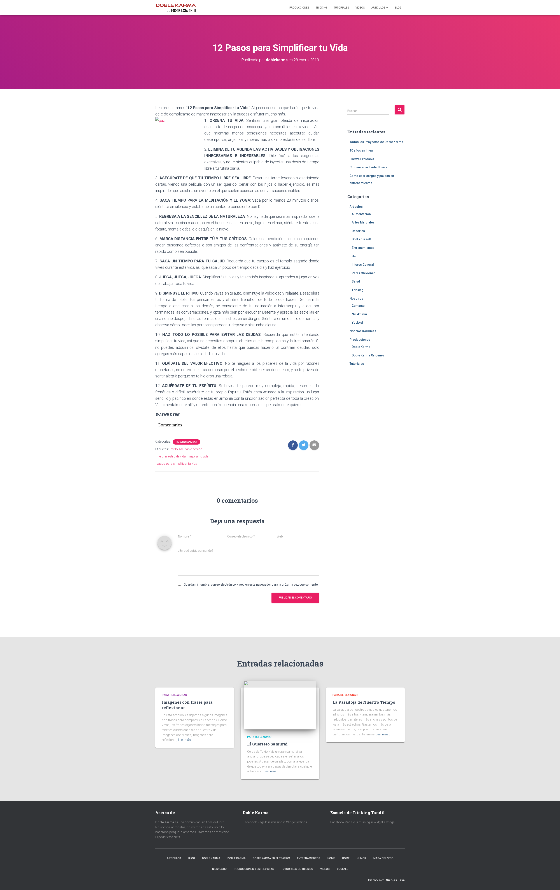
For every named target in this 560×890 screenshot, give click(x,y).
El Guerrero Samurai (267, 744)
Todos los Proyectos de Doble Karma (376, 142)
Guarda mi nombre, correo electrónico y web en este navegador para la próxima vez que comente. (251, 584)
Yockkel (357, 322)
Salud (356, 281)
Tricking (321, 7)
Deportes (358, 231)
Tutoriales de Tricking (297, 869)
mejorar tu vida (198, 456)
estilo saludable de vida (186, 449)
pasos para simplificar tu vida (176, 463)
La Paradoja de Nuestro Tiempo (363, 702)
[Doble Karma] (176, 7)
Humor (357, 256)
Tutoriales (341, 7)
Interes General (363, 264)
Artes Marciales (363, 222)
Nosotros (356, 298)
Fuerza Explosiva (362, 159)
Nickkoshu (359, 314)
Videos (360, 7)
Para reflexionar (186, 442)
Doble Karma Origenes (368, 355)
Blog (398, 7)
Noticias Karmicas (363, 331)
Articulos (378, 7)
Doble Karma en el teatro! (271, 858)
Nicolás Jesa (395, 880)
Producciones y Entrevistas (254, 869)
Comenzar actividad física (368, 167)
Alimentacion (361, 214)
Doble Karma (361, 347)
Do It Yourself (361, 239)
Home (331, 858)
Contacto (358, 305)
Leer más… (185, 740)
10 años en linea (361, 150)
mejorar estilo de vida (171, 456)
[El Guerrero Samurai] (280, 705)
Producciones (299, 7)
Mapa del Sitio (383, 858)
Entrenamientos (363, 248)
